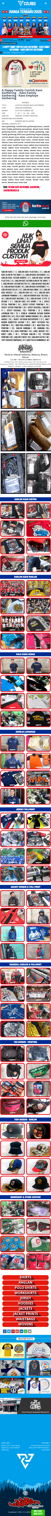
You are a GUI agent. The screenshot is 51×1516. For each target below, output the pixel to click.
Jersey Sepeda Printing (11, 307)
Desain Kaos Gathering (18, 187)
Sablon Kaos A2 (25, 292)
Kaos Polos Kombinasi (36, 340)
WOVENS (25, 1324)
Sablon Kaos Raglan (40, 283)
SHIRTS (25, 1277)
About (25, 1475)
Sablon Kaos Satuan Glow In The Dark (31, 280)
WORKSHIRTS (25, 1293)
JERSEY (25, 1298)
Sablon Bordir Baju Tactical (35, 295)
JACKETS (25, 1309)
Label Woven (38, 331)
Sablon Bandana (23, 328)
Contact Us (28, 1475)
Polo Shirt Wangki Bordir (27, 316)
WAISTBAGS (25, 1319)
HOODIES (25, 1303)
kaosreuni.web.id (11, 190)
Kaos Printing (21, 331)
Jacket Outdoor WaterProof (26, 319)
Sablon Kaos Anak (30, 289)
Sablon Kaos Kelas (9, 289)
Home (23, 1475)
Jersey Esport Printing (32, 304)
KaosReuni (34, 187)
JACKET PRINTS (25, 1314)
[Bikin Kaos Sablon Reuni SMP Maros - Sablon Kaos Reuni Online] (12, 1368)
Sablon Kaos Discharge (35, 274)
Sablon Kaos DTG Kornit (25, 301)
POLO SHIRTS (26, 1288)
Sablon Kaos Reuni (12, 286)
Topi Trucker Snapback (11, 340)
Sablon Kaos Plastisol (28, 271)
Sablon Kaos (6, 271)
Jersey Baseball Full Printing (21, 310)
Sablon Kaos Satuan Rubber (13, 277)
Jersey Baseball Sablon (38, 307)
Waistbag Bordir (23, 325)
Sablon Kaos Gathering (35, 286)
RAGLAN (25, 1282)
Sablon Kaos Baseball (15, 298)
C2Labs (7, 52)
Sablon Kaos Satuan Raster (15, 283)
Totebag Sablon (28, 334)
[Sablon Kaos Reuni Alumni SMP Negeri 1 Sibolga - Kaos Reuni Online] (12, 1386)
